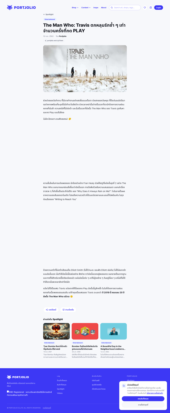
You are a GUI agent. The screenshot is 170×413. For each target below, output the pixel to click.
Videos (59, 393)
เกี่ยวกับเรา (130, 380)
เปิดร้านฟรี (95, 380)
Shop (74, 7)
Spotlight (49, 14)
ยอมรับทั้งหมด (143, 399)
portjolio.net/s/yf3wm (55, 40)
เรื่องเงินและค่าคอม (99, 389)
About (103, 7)
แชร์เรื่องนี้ (52, 310)
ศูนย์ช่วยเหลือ (97, 385)
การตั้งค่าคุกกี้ (47, 408)
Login (158, 7)
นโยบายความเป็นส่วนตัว (155, 393)
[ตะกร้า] (150, 7)
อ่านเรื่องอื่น (69, 310)
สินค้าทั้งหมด (61, 385)
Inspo (95, 7)
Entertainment (50, 19)
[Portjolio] (21, 7)
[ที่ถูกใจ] (144, 7)
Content (84, 7)
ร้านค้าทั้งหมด (62, 380)
